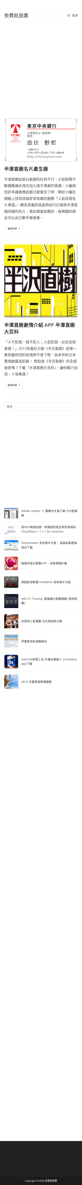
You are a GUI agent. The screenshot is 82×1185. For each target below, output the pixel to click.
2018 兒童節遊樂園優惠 (36, 682)
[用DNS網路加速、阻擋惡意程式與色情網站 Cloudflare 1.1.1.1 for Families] (11, 529)
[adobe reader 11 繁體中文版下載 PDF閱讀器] (11, 513)
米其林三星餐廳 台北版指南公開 (41, 621)
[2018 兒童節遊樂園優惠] (11, 682)
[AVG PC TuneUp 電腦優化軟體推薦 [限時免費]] (11, 601)
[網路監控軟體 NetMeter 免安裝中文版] (11, 582)
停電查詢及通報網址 (34, 641)
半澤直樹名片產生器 (26, 168)
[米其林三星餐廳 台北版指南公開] (11, 621)
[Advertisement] (41, 66)
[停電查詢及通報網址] (11, 641)
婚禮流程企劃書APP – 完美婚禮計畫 (44, 563)
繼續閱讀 (14, 229)
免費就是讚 (16, 15)
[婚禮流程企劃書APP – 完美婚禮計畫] (11, 563)
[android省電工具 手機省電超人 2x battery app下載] (11, 661)
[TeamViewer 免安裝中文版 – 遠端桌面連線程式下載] (11, 545)
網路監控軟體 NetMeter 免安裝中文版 (46, 582)
